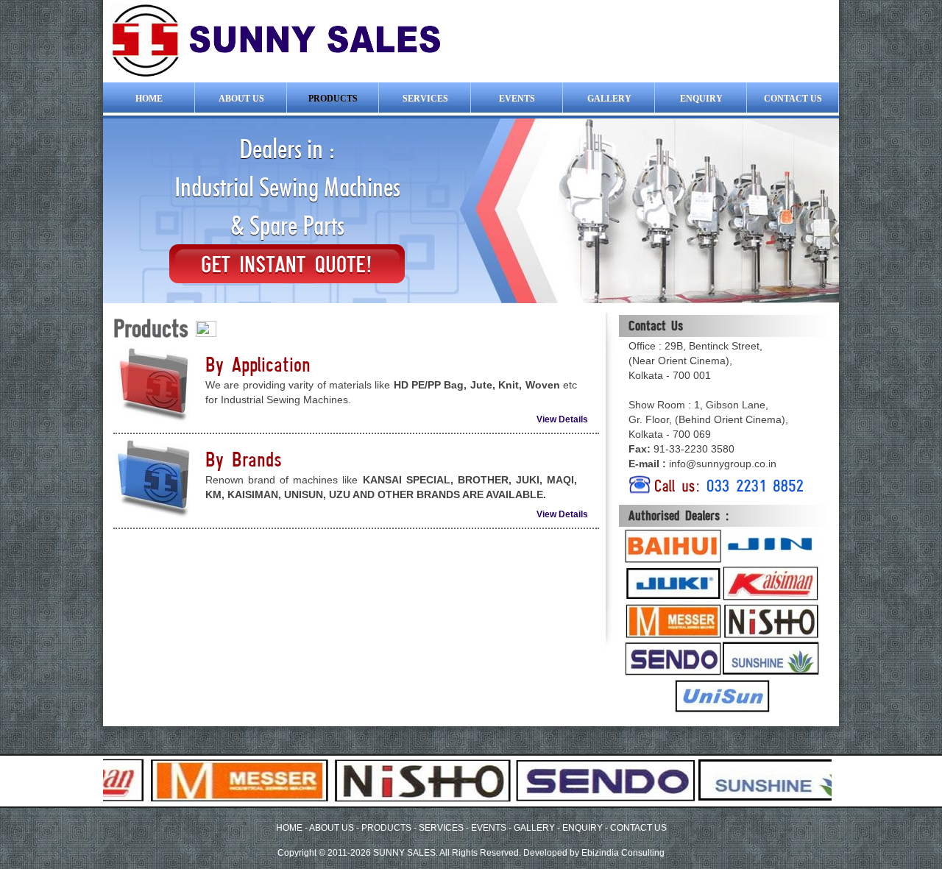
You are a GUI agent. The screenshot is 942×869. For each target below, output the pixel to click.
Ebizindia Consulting (623, 853)
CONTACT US (638, 828)
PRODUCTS (386, 828)
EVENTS (488, 828)
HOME (289, 828)
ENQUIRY (582, 828)
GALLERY (535, 828)
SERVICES (441, 828)
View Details (562, 419)
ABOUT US (331, 828)
